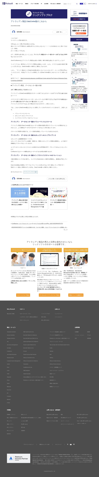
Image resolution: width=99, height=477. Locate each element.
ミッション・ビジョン (79, 335)
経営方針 (9, 433)
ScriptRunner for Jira (27, 367)
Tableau (51, 357)
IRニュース (9, 420)
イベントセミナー (58, 316)
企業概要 (77, 331)
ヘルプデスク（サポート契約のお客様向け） (29, 316)
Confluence (9, 351)
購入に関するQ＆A (45, 320)
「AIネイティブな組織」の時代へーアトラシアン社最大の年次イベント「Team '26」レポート (79, 107)
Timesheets (25, 364)
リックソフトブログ (45, 313)
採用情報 (89, 338)
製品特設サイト (53, 380)
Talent (8, 383)
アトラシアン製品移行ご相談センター (58, 331)
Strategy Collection (11, 338)
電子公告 (23, 427)
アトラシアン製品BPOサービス (56, 335)
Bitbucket (9, 386)
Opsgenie (9, 377)
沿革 (76, 338)
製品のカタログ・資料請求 (52, 417)
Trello (8, 373)
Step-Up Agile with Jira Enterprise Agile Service (60, 344)
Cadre (51, 348)
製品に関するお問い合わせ (52, 414)
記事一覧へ (59, 32)
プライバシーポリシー (29, 444)
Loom (8, 370)
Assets (8, 364)
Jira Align (9, 348)
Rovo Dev (9, 389)
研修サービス (52, 373)
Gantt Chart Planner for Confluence (30, 341)
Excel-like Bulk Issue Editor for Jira (30, 338)
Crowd (8, 402)
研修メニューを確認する (76, 295)
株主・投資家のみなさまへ (12, 417)
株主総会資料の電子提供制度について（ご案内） (31, 417)
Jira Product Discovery (11, 354)
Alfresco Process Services (55, 364)
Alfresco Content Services (55, 360)
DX (7, 393)
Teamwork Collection (11, 331)
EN (84, 3)
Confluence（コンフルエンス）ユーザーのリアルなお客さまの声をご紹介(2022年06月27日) (37, 223)
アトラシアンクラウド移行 (30, 172)
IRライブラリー (10, 427)
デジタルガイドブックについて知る (49, 295)
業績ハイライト (10, 424)
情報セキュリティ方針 (44, 444)
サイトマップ (58, 444)
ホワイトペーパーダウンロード (67, 424)
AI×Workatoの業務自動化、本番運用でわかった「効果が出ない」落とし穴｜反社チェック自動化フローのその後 (79, 89)
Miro (51, 354)
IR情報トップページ (11, 414)
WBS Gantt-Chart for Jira (28, 331)
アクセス (89, 335)
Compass (9, 396)
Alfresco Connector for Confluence (30, 360)
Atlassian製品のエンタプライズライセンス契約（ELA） (35, 377)
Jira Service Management (12, 344)
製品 (62, 414)
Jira (8, 341)
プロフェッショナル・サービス (56, 341)
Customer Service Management (13, 360)
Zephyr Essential (26, 373)
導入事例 (51, 377)
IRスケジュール (10, 430)
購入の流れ (43, 316)
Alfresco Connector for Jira (28, 357)
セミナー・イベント (65, 420)
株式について (24, 414)
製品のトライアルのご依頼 (52, 420)
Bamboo (9, 399)
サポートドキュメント (24, 320)
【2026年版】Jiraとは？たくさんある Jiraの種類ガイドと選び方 (79, 54)
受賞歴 (88, 331)
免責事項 (23, 430)
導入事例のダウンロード (66, 417)
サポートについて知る (23, 295)
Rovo (8, 367)
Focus (8, 380)
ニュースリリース (58, 313)
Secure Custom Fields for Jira (29, 344)
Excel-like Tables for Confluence (30, 335)
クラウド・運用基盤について (56, 367)
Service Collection (11, 335)
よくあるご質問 (24, 420)
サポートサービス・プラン (25, 313)
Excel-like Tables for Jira (28, 348)
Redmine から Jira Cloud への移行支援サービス (33, 380)
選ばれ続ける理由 (10, 313)
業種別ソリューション (54, 386)
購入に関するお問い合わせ (82, 414)
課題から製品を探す (54, 383)
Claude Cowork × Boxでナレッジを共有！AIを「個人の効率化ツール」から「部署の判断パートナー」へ (79, 71)
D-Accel (25, 351)
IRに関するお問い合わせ (82, 417)
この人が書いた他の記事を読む (56, 178)
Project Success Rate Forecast (29, 354)
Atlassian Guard (10, 357)
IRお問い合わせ (24, 424)
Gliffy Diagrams (26, 370)
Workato (51, 351)
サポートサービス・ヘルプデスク (57, 370)
